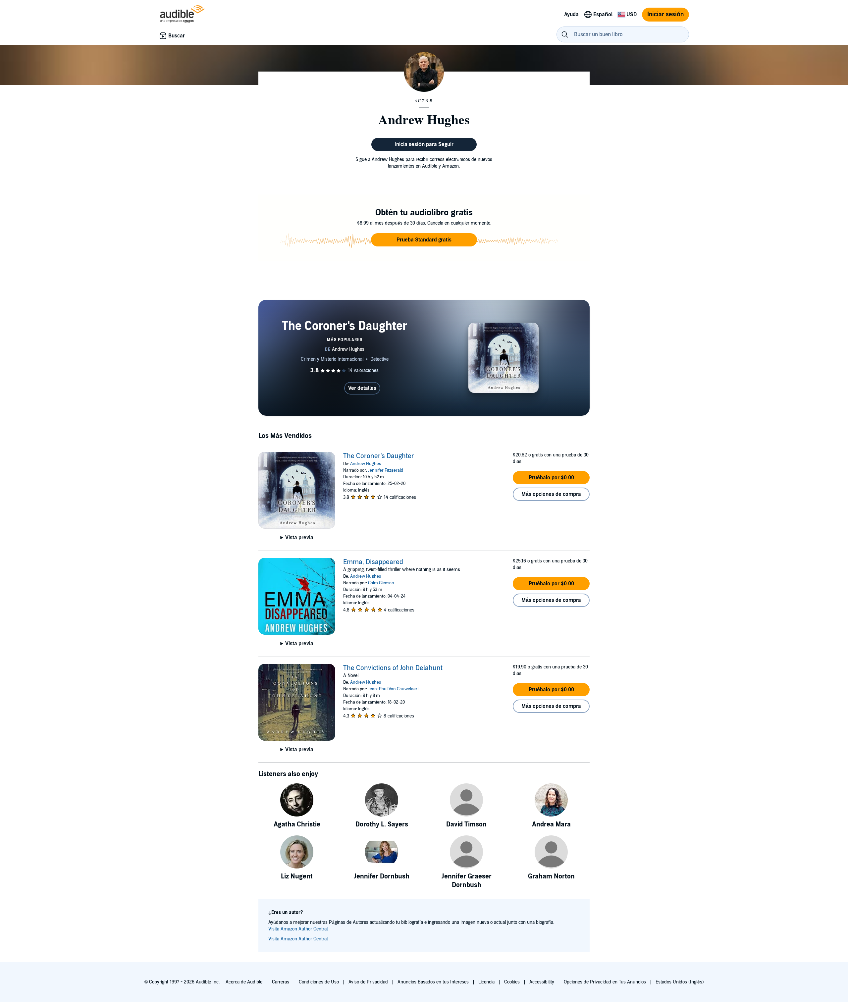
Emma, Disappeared (373, 562)
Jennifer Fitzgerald (385, 470)
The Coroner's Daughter (378, 456)
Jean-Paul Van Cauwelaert (393, 689)
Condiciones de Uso (319, 982)
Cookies (512, 982)
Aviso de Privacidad (368, 982)
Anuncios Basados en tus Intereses (433, 982)
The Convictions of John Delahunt (393, 668)
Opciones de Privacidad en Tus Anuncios (605, 982)
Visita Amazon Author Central (298, 929)
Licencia (486, 982)
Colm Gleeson (381, 583)
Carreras (280, 982)
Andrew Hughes (365, 463)
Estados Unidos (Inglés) (680, 982)
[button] (424, 239)
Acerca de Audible (244, 982)
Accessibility (541, 982)
